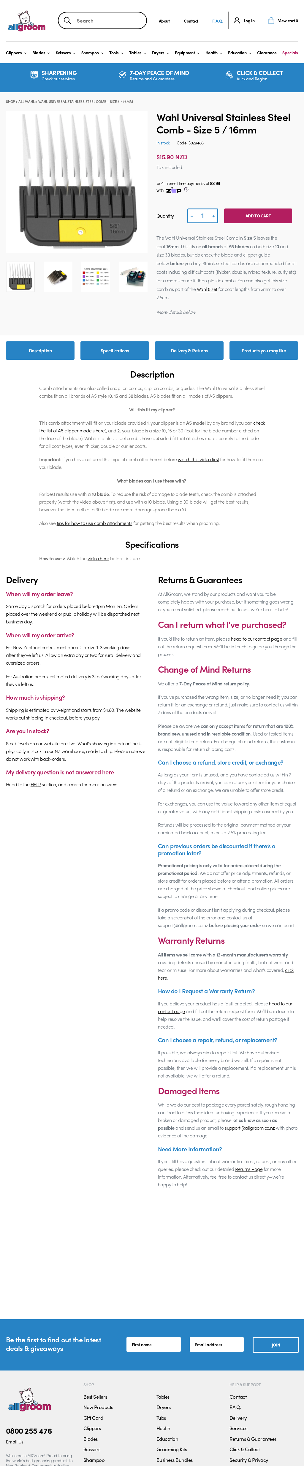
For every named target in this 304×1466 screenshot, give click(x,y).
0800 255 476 (29, 1430)
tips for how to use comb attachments (94, 523)
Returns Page (248, 1169)
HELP (36, 784)
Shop (10, 101)
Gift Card (93, 1417)
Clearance (266, 52)
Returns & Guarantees (252, 1438)
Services (238, 1428)
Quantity (165, 215)
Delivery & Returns (189, 350)
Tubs (161, 1417)
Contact (191, 21)
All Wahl (26, 101)
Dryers (158, 52)
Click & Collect (244, 1449)
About (164, 21)
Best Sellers (95, 1396)
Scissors (63, 52)
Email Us (14, 1441)
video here (98, 558)
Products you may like (264, 350)
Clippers (14, 52)
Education (237, 52)
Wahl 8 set (207, 289)
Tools (114, 52)
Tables (135, 52)
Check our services (58, 78)
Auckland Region (252, 78)
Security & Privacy (248, 1459)
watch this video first (198, 459)
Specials (290, 52)
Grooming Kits (171, 1449)
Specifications (115, 350)
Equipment (185, 52)
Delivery (238, 1417)
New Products (98, 1407)
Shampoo (90, 52)
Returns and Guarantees (152, 78)
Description (40, 350)
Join (276, 1345)
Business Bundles (174, 1459)
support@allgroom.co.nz (250, 1127)
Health (211, 52)
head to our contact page (256, 638)
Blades (38, 52)
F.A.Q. (217, 21)
